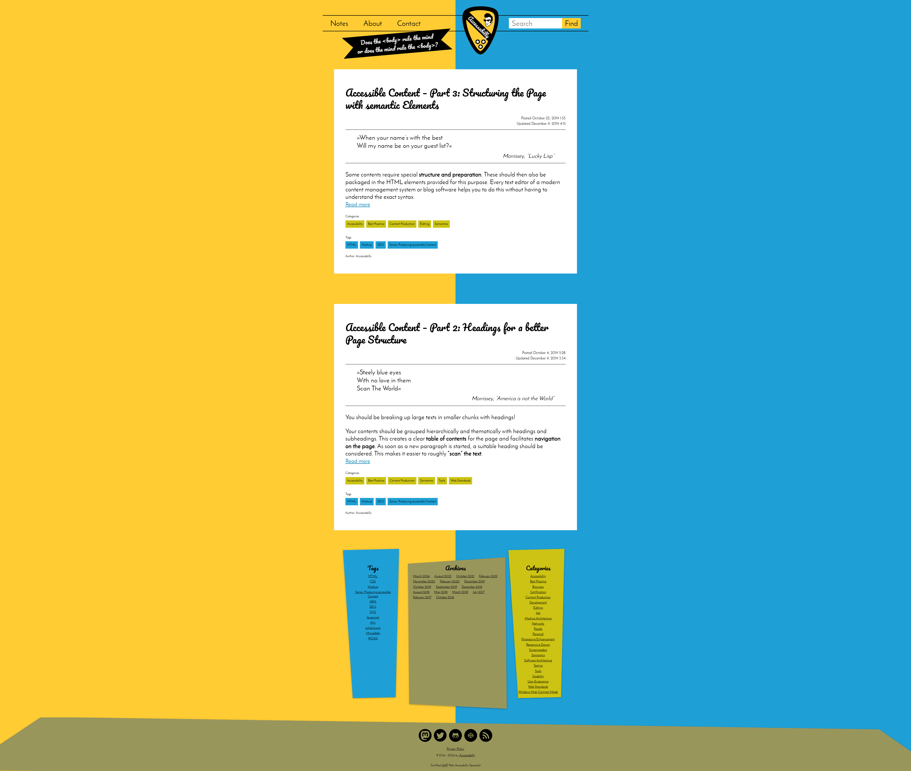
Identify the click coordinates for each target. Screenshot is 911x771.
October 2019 (422, 587)
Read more (357, 204)
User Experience (538, 681)
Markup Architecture (538, 618)
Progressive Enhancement (538, 639)
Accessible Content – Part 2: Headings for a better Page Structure (446, 333)
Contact (409, 23)
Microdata (373, 633)
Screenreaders (538, 650)
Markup (367, 245)
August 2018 (421, 592)
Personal (538, 634)
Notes (339, 23)
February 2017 (422, 597)
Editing (424, 224)
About (372, 23)
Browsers (538, 587)
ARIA (372, 601)
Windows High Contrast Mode (538, 692)
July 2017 (478, 592)
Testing (538, 666)
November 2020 (424, 581)
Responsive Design (538, 645)
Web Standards (460, 480)
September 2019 (446, 587)
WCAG (373, 638)
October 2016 (445, 597)
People (538, 629)
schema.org (372, 628)
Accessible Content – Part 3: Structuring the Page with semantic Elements (445, 98)
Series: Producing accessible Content (412, 245)
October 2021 (465, 576)
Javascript (373, 617)
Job (538, 613)
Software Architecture (538, 660)
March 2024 (421, 576)
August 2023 (442, 576)
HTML (351, 245)
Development (538, 602)
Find (571, 23)
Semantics (441, 224)
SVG (373, 612)
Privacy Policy (455, 749)
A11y (373, 623)
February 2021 (488, 576)
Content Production (402, 224)
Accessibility (355, 224)
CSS (373, 581)
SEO (380, 245)
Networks (538, 624)
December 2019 (474, 581)
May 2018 (440, 592)
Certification (538, 592)
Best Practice (376, 224)
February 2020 (450, 581)
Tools (442, 480)
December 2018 (472, 587)
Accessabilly (467, 755)
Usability (538, 676)
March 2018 (460, 592)
